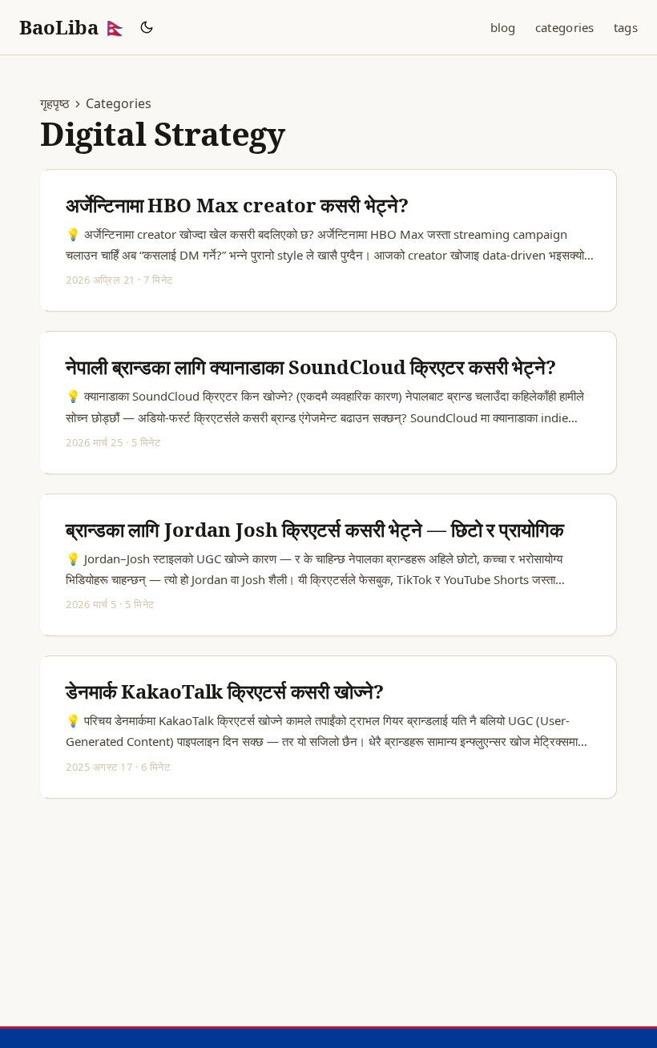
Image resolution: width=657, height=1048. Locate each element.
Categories (118, 103)
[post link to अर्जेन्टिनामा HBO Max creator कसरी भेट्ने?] (329, 240)
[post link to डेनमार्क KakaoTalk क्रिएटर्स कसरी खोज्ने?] (329, 726)
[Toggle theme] (147, 27)
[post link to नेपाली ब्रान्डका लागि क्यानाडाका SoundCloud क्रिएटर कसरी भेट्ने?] (329, 402)
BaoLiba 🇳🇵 (73, 27)
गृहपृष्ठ (55, 103)
